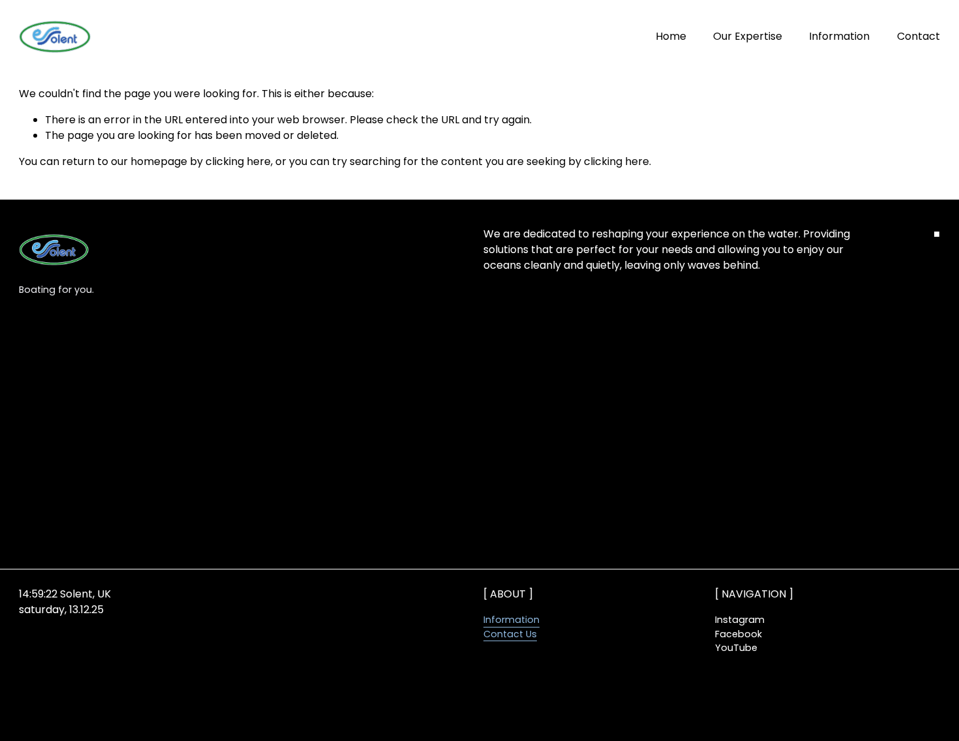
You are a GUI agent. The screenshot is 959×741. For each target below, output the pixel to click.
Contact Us (510, 634)
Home (671, 36)
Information (839, 36)
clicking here (238, 161)
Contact (918, 36)
